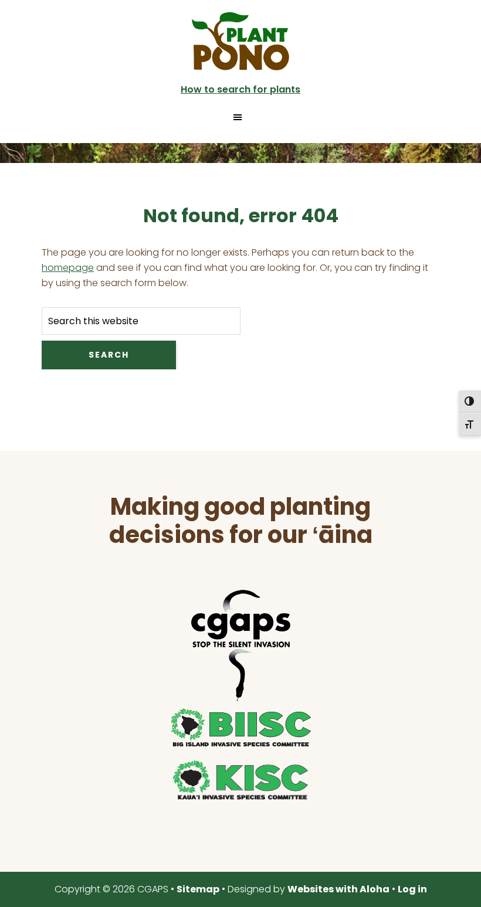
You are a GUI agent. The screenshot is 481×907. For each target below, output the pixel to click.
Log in (412, 889)
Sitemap (198, 889)
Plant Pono (240, 41)
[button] (240, 117)
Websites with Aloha (338, 889)
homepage (68, 267)
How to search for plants (240, 89)
